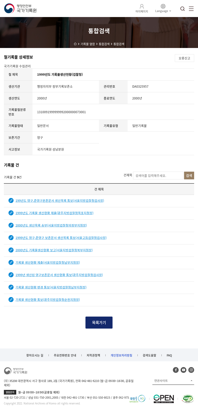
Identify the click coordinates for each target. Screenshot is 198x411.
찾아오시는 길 (34, 355)
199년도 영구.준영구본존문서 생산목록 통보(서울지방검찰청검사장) (59, 200)
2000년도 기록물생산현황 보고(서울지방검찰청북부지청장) (54, 250)
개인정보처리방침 (121, 355)
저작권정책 (93, 355)
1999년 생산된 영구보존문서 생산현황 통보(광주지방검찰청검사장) (59, 274)
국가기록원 (11, 66)
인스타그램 (191, 370)
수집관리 (25, 66)
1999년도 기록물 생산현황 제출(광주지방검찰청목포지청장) (54, 213)
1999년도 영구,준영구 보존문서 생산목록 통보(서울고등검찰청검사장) (61, 237)
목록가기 (99, 322)
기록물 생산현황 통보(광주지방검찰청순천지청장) (47, 299)
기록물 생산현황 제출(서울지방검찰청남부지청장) (47, 262)
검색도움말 (149, 355)
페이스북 (176, 370)
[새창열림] (137, 397)
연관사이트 (161, 380)
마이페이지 (142, 11)
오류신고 (184, 58)
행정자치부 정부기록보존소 (55, 86)
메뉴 (191, 9)
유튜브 (183, 370)
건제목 (128, 175)
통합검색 (182, 9)
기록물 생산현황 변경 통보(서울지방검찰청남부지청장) (50, 287)
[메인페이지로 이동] (20, 8)
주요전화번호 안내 (65, 355)
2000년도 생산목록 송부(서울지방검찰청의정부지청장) (51, 225)
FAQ (169, 355)
